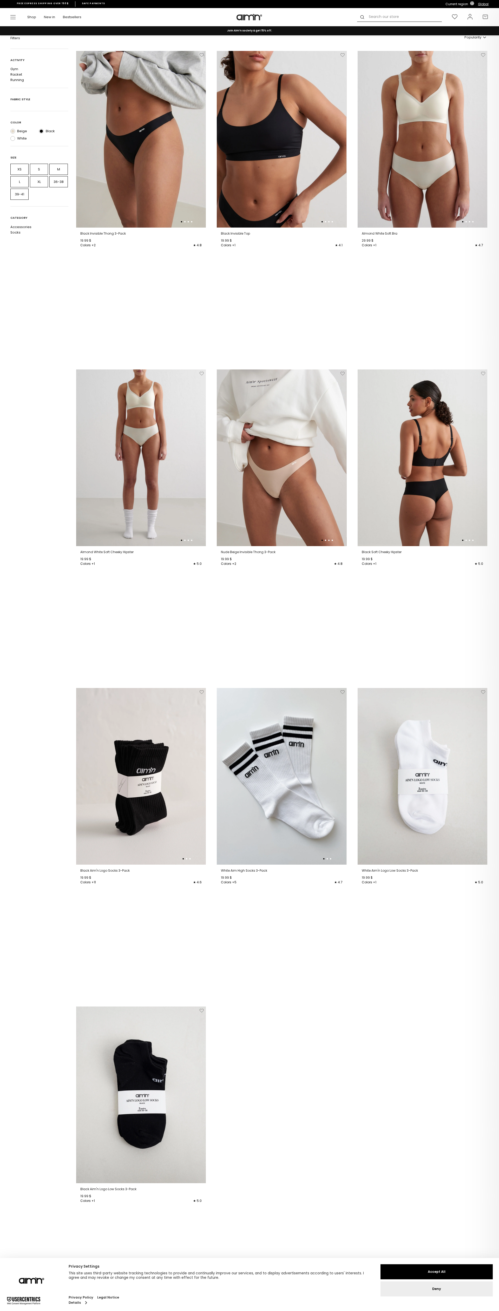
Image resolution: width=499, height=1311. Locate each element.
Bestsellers (72, 17)
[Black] (41, 131)
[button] (181, 221)
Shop (31, 17)
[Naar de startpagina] (249, 17)
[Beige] (12, 131)
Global (483, 4)
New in (49, 17)
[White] (12, 138)
